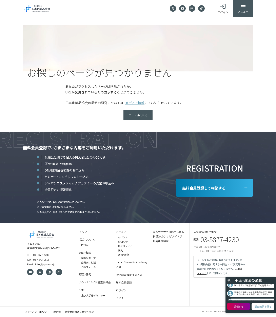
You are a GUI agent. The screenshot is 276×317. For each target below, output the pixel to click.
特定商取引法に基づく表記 (79, 311)
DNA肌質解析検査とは (129, 275)
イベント (123, 237)
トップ (83, 232)
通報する (238, 306)
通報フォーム (88, 267)
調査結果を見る (263, 306)
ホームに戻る (138, 114)
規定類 (57, 311)
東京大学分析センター (93, 295)
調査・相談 (85, 252)
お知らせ (123, 241)
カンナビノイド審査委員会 (95, 282)
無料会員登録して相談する (204, 187)
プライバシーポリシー (37, 311)
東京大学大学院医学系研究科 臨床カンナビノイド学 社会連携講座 (168, 236)
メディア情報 (134, 102)
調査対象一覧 (88, 258)
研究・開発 (85, 274)
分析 (81, 290)
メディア (121, 232)
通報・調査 (123, 254)
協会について (87, 239)
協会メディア (125, 246)
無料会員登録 (124, 282)
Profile (84, 245)
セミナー (121, 298)
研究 (120, 250)
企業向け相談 (88, 262)
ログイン (121, 290)
